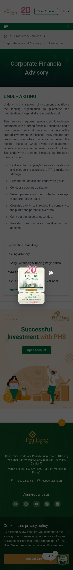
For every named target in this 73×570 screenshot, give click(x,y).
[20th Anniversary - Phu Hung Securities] (31, 284)
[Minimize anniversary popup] (51, 273)
